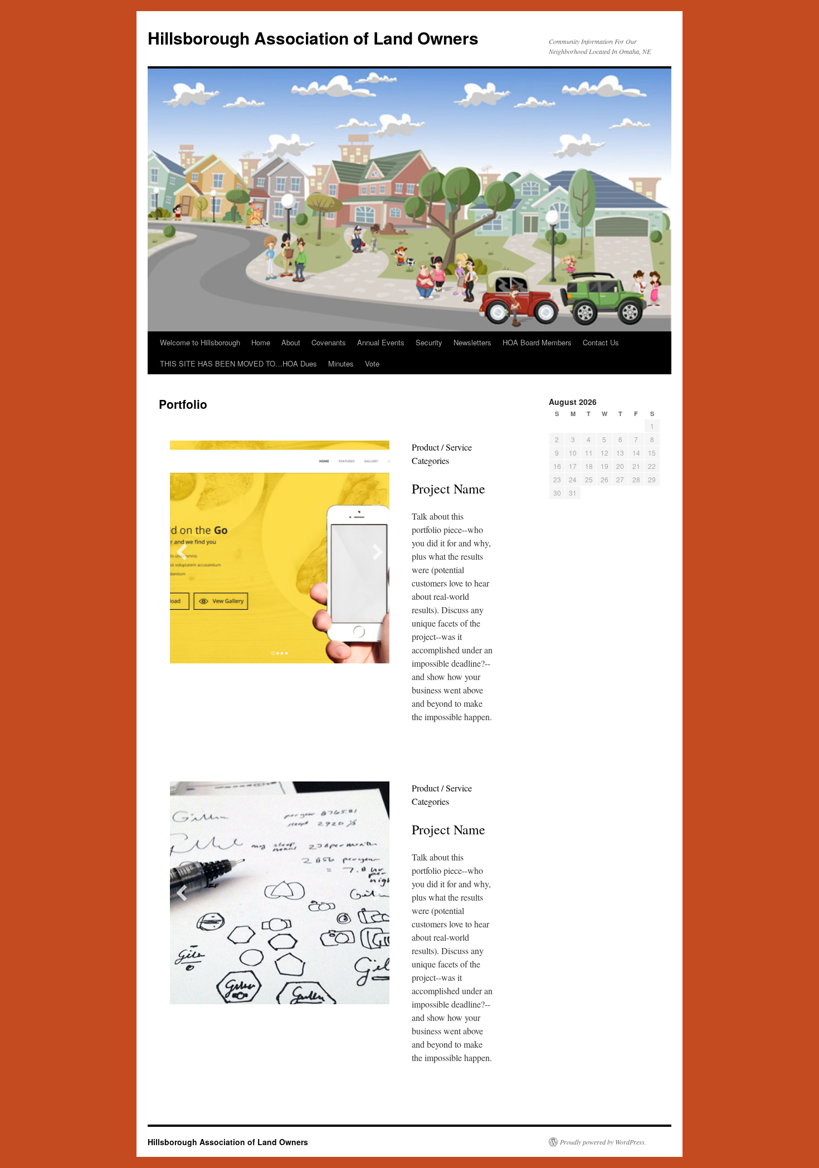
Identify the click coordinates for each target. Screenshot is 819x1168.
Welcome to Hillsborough (200, 342)
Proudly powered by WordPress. (603, 1141)
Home (260, 342)
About (290, 342)
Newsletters (472, 342)
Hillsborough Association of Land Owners (313, 38)
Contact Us (601, 342)
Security (429, 342)
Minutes (341, 363)
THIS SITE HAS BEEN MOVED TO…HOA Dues (238, 363)
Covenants (328, 342)
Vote (372, 363)
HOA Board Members (537, 342)
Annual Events (380, 342)
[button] (182, 552)
